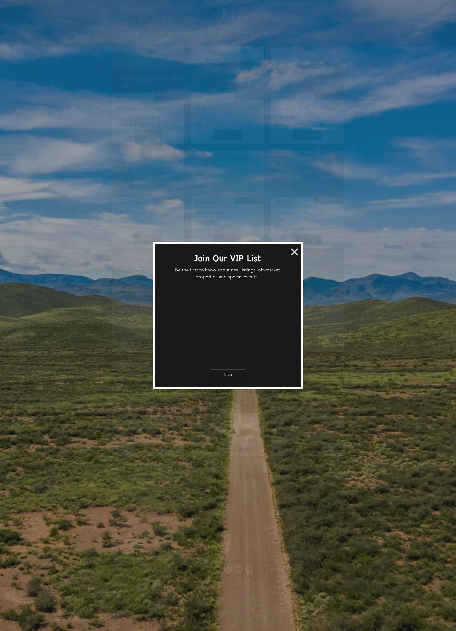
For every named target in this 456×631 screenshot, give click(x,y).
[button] (294, 251)
